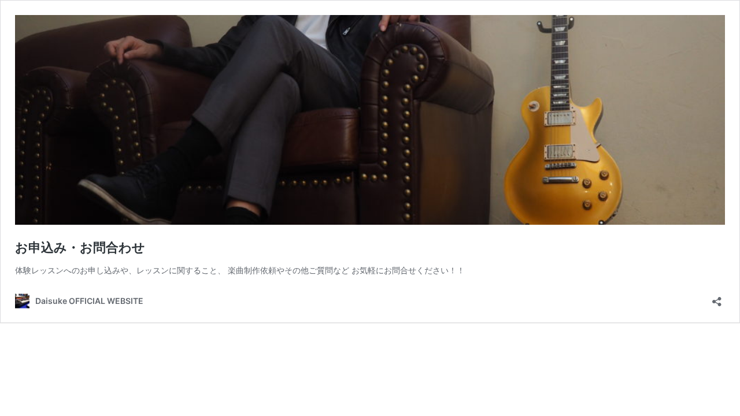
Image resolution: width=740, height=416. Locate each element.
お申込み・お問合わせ (80, 247)
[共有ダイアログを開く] (717, 298)
